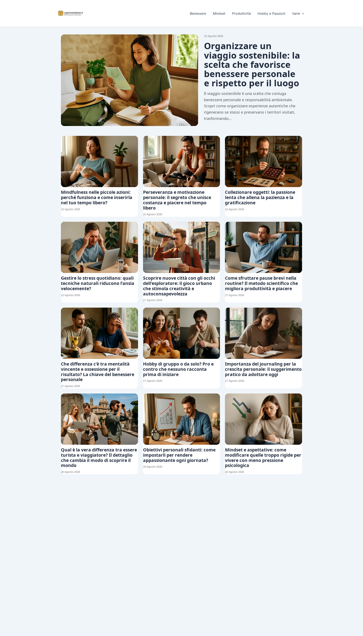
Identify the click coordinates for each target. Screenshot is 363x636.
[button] (302, 13)
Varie (296, 13)
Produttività (241, 13)
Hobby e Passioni (271, 13)
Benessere (198, 13)
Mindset (219, 13)
